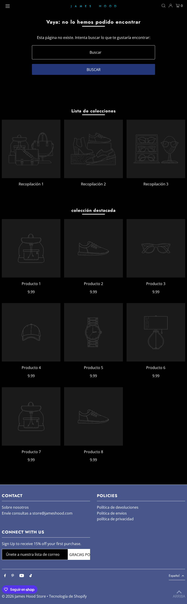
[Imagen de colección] (31, 149)
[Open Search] (163, 6)
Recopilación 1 (31, 184)
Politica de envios (112, 513)
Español (174, 575)
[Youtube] (21, 576)
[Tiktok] (30, 576)
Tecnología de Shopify (68, 596)
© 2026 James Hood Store (24, 596)
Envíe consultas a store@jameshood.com (37, 513)
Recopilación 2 (93, 184)
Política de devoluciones (117, 507)
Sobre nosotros (15, 507)
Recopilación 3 (155, 184)
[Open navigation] (35, 5)
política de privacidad (115, 518)
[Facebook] (5, 576)
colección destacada (93, 210)
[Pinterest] (12, 576)
